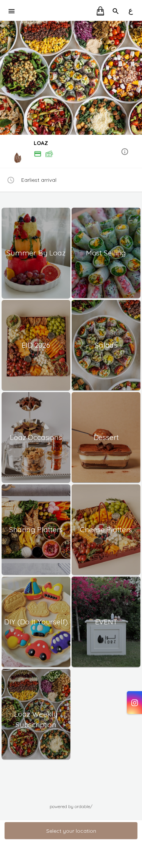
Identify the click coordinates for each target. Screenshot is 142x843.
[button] (71, 152)
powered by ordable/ (71, 806)
